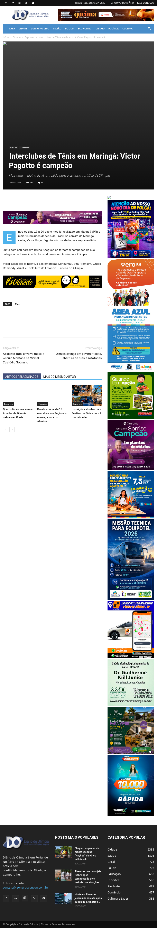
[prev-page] (5, 429)
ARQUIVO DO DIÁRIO (122, 2)
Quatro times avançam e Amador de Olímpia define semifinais (18, 413)
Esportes (30, 37)
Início (6, 37)
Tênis (17, 304)
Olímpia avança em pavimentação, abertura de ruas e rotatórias (79, 356)
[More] (54, 200)
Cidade (23, 28)
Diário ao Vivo (40, 28)
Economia (84, 28)
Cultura (127, 28)
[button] (149, 29)
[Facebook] (6, 3)
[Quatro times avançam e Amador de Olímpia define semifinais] (18, 395)
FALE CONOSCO (145, 2)
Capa (12, 28)
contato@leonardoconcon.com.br (25, 887)
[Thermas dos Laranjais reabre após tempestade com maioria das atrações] (63, 875)
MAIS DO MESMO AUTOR (59, 376)
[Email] (35, 200)
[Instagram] (19, 3)
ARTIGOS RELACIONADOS (21, 376)
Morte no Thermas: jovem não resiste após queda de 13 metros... (88, 898)
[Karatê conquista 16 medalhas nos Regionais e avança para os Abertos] (52, 395)
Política (113, 28)
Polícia (69, 28)
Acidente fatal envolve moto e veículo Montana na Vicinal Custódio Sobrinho (23, 358)
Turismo (99, 28)
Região (57, 28)
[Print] (44, 200)
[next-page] (12, 429)
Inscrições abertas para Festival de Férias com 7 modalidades (86, 413)
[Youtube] (33, 3)
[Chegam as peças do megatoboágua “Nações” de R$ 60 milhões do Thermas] (63, 852)
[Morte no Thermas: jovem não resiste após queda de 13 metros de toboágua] (63, 898)
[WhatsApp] (26, 200)
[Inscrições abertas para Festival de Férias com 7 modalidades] (87, 395)
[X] (26, 3)
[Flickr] (13, 3)
